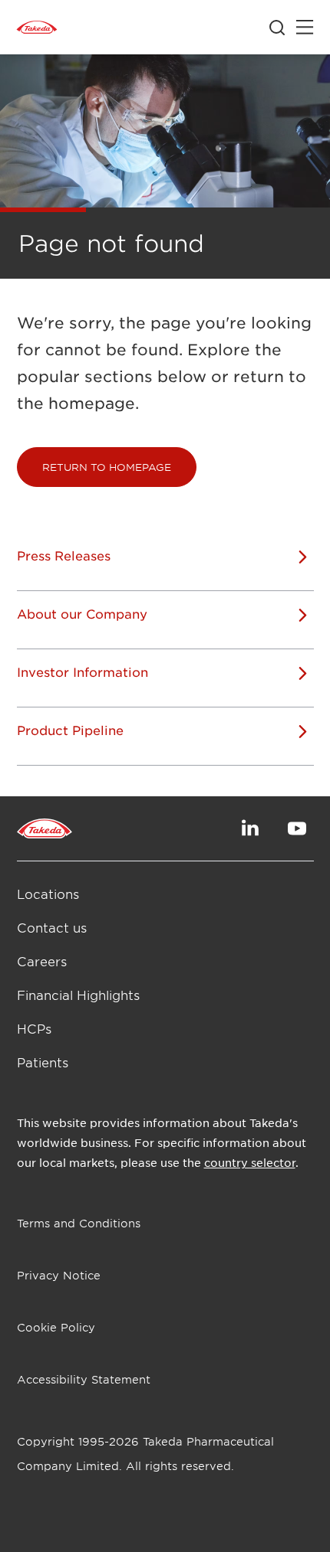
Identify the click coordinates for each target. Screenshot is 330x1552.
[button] (106, 467)
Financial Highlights (78, 994)
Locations (48, 893)
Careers (42, 961)
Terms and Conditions (78, 1223)
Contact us (52, 927)
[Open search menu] (277, 27)
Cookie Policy (56, 1327)
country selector (249, 1162)
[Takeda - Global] (36, 27)
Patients (42, 1062)
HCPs (34, 1028)
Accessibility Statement (83, 1379)
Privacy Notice (59, 1275)
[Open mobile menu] (304, 27)
